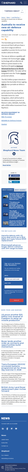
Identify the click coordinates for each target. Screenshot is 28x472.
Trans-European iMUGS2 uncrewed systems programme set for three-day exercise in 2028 (13, 367)
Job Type (8, 283)
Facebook (16, 175)
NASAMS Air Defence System (11, 120)
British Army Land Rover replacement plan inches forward (13, 389)
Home (3, 17)
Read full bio (7, 165)
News (8, 17)
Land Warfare (15, 17)
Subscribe (4, 442)
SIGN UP (16, 300)
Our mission (5, 455)
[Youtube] (16, 428)
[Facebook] (7, 428)
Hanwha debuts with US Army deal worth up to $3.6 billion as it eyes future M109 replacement (13, 238)
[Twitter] (11, 428)
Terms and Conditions (11, 465)
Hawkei (23, 73)
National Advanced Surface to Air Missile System (12, 68)
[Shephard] (8, 3)
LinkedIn (14, 153)
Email (7, 275)
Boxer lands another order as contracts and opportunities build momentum (12, 344)
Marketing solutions (7, 458)
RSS (2, 39)
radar (23, 59)
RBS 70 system (6, 117)
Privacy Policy (9, 467)
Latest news (5, 439)
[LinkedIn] (2, 428)
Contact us (4, 446)
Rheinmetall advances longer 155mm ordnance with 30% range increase (12, 246)
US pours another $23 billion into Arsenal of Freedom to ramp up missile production (12, 317)
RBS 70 (3, 84)
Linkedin (15, 182)
